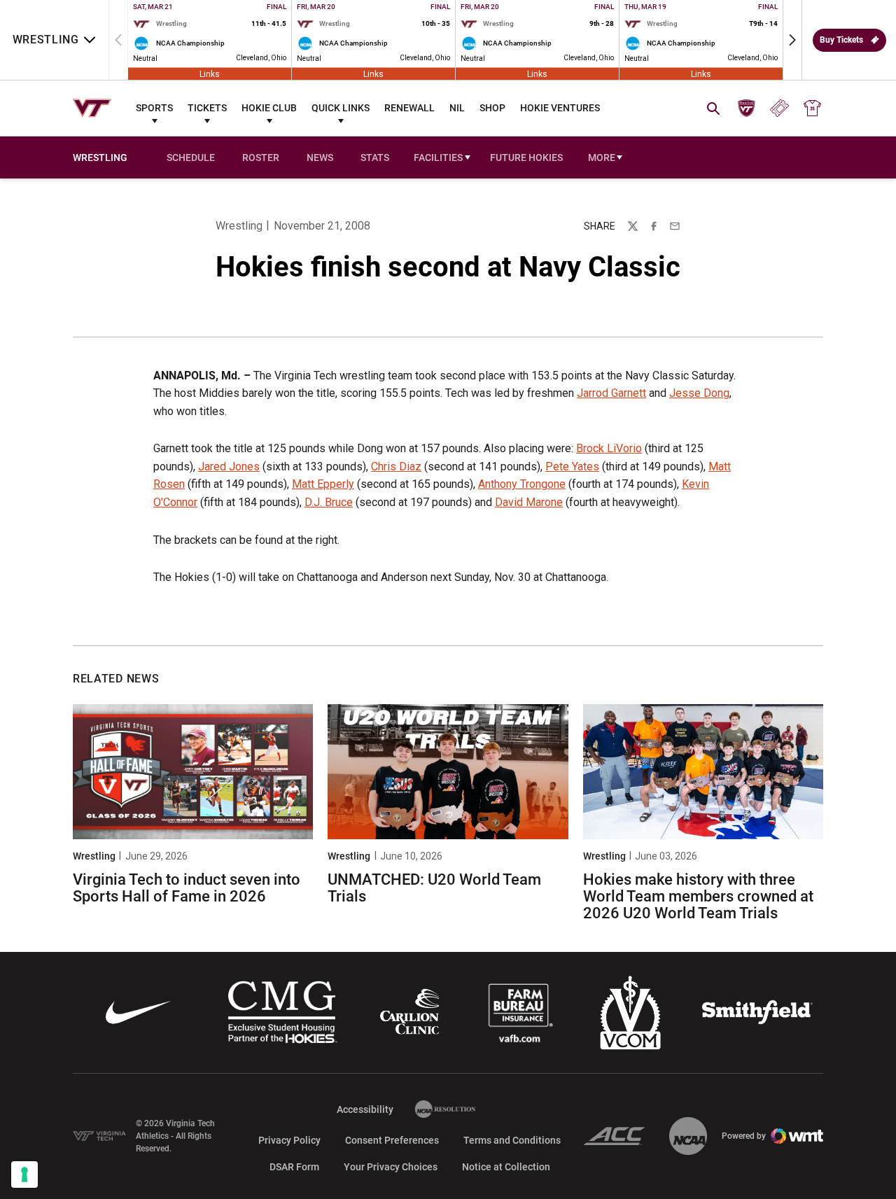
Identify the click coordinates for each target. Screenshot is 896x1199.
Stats (374, 157)
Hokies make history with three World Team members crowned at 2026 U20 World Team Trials (698, 896)
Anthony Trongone (522, 484)
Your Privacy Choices (391, 1166)
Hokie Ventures (560, 107)
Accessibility (365, 1109)
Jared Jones (229, 466)
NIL (457, 107)
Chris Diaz (396, 466)
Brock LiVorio (609, 448)
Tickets (207, 107)
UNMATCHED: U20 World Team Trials (434, 888)
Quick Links (341, 107)
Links (210, 73)
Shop (492, 107)
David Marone (529, 502)
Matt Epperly (323, 484)
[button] (792, 40)
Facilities (438, 157)
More (601, 157)
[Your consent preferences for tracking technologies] (24, 1174)
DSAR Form (294, 1166)
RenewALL (409, 107)
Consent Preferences (392, 1140)
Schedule (191, 157)
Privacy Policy (289, 1140)
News (320, 157)
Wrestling (239, 225)
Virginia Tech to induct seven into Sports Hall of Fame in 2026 (186, 888)
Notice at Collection (506, 1166)
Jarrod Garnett (611, 393)
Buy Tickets (841, 40)
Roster (260, 157)
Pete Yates (572, 466)
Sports (154, 107)
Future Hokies (526, 157)
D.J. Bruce (328, 502)
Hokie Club (269, 107)
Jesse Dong (699, 393)
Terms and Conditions (512, 1140)
